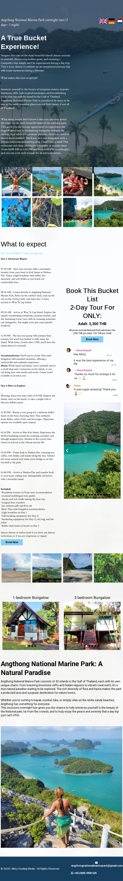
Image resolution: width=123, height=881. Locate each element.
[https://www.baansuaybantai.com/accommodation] (16, 181)
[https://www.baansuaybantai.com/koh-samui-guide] (108, 181)
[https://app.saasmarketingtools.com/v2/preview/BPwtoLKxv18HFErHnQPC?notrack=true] (47, 181)
